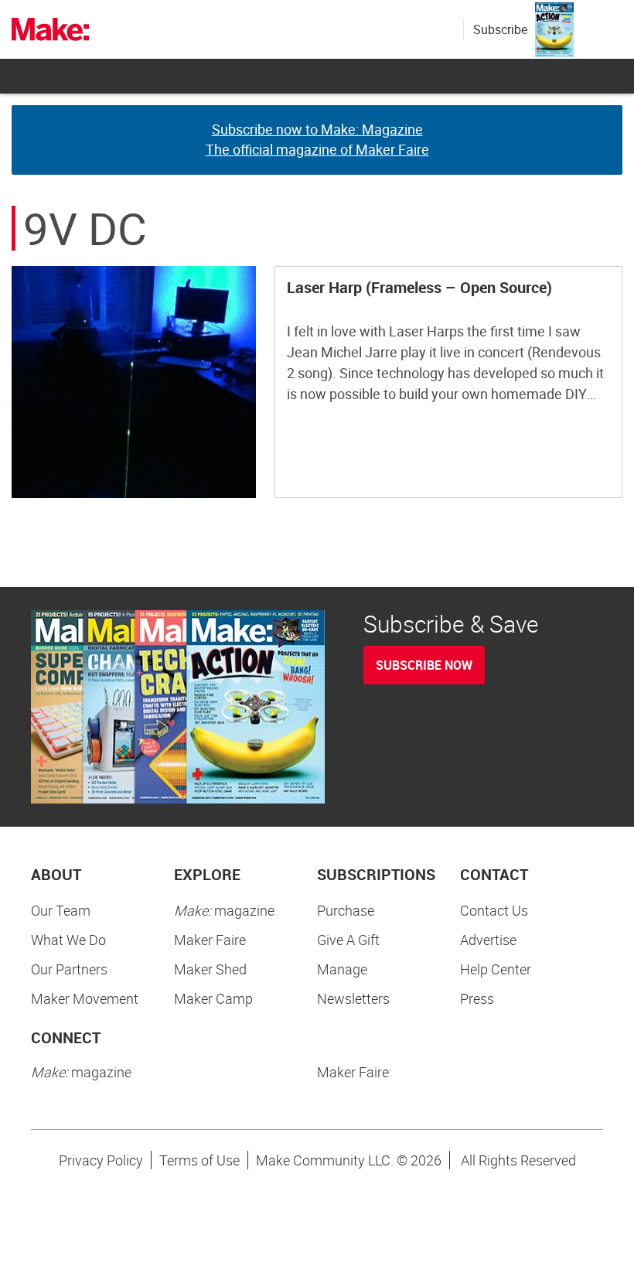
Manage (342, 969)
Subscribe (500, 29)
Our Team (60, 910)
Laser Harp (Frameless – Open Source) (419, 287)
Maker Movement (84, 998)
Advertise (488, 939)
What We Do (68, 939)
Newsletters (353, 998)
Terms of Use (199, 1160)
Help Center (495, 969)
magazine (224, 910)
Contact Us (494, 910)
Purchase (345, 910)
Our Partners (69, 969)
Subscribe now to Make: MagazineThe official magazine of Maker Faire (317, 139)
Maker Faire (210, 939)
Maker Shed (210, 969)
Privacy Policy (101, 1160)
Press (477, 998)
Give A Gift (348, 939)
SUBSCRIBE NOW (424, 665)
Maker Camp (213, 998)
